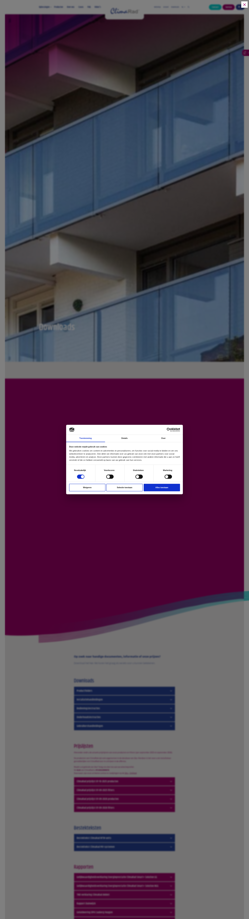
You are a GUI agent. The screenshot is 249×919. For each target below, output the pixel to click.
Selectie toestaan (124, 487)
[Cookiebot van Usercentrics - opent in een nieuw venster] (168, 430)
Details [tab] (124, 438)
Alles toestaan (161, 487)
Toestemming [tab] (85, 438)
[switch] (110, 477)
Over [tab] (163, 438)
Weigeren (87, 487)
